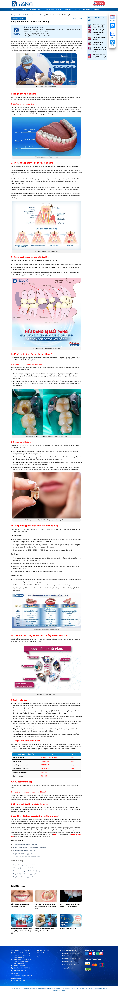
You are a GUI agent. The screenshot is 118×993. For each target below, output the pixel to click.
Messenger (112, 28)
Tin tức (76, 9)
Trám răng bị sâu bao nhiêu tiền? (23, 868)
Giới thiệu (14, 9)
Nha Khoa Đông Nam (33, 27)
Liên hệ (96, 9)
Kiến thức (68, 9)
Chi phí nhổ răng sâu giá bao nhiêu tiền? (25, 844)
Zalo (112, 37)
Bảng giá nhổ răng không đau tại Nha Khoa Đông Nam (29, 847)
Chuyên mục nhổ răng (38, 15)
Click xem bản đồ (19, 957)
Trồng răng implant (36, 9)
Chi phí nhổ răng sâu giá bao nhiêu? (24, 865)
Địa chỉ (112, 45)
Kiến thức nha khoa (24, 15)
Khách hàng (87, 9)
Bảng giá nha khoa (42, 953)
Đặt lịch (39, 957)
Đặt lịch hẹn (112, 20)
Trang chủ (14, 15)
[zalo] (112, 33)
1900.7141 (22, 965)
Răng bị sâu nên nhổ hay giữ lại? (23, 854)
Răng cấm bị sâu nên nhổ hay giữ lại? (24, 851)
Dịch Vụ (58, 9)
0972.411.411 (23, 970)
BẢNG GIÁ (24, 9)
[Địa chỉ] (112, 42)
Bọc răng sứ (50, 9)
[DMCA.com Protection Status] (88, 969)
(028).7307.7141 (25, 968)
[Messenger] (112, 25)
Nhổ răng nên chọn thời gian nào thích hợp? (26, 857)
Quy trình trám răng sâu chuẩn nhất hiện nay (26, 871)
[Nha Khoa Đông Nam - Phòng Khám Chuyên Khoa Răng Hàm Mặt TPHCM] (23, 4)
